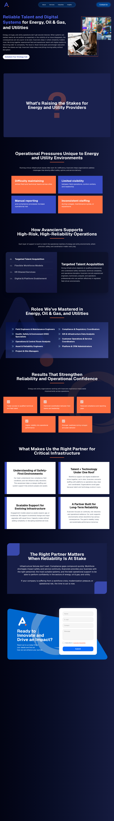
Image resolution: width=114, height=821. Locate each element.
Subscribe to (75, 643)
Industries (61, 4)
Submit (78, 649)
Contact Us (103, 5)
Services (51, 4)
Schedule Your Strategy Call (16, 57)
